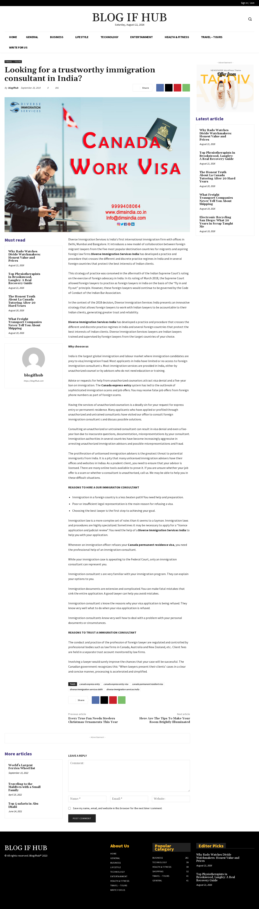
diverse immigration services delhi (86, 689)
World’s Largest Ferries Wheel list (21, 766)
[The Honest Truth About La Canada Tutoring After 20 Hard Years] (52, 300)
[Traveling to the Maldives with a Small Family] (52, 788)
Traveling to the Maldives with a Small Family (24, 787)
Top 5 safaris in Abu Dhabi (23, 805)
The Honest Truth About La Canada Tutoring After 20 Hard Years (21, 301)
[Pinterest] (177, 88)
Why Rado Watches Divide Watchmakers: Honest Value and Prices (24, 256)
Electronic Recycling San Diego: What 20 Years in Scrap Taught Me (216, 222)
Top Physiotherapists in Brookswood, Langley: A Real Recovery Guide (24, 278)
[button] (249, 18)
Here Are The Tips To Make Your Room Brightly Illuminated (164, 720)
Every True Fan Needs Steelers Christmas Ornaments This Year (93, 720)
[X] (234, 19)
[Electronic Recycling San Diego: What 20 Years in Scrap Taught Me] (244, 221)
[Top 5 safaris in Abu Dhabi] (52, 808)
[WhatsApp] (186, 88)
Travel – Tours (13, 61)
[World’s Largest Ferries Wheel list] (52, 769)
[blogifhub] (33, 358)
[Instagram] (13, 863)
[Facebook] (227, 19)
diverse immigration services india (122, 689)
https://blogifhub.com (33, 380)
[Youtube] (241, 19)
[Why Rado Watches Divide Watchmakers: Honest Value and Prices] (52, 255)
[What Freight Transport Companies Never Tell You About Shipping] (52, 323)
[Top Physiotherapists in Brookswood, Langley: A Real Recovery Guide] (52, 278)
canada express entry (89, 684)
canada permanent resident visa (147, 684)
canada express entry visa (116, 684)
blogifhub (13, 87)
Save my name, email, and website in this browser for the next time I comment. (117, 808)
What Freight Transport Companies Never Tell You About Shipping (25, 323)
